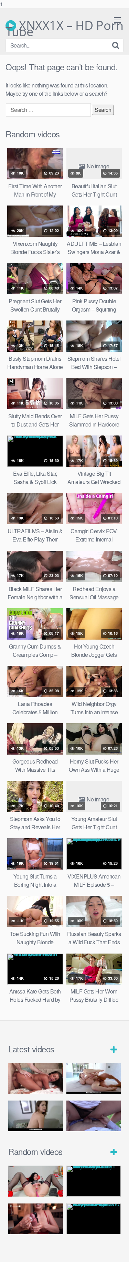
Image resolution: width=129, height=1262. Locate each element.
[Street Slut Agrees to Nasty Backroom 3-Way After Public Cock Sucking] (93, 1218)
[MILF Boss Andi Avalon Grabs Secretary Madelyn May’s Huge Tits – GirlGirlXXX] (93, 1181)
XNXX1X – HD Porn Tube (64, 25)
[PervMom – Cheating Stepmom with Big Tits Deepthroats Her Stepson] (35, 1116)
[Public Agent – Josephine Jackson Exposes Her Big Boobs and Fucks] (93, 1116)
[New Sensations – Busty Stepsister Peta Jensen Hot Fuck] (35, 1078)
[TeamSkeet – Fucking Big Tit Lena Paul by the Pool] (93, 1078)
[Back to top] (116, 1249)
